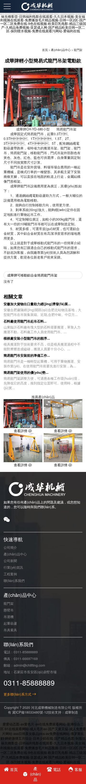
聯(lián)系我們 (14, 580)
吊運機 (9, 616)
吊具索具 (10, 629)
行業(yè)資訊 (13, 567)
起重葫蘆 (10, 623)
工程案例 (10, 574)
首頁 (45, 50)
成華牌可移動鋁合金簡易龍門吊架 (32, 275)
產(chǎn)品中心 (61, 50)
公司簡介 (10, 547)
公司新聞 (10, 560)
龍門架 (78, 50)
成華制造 (71, 712)
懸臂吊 (9, 610)
